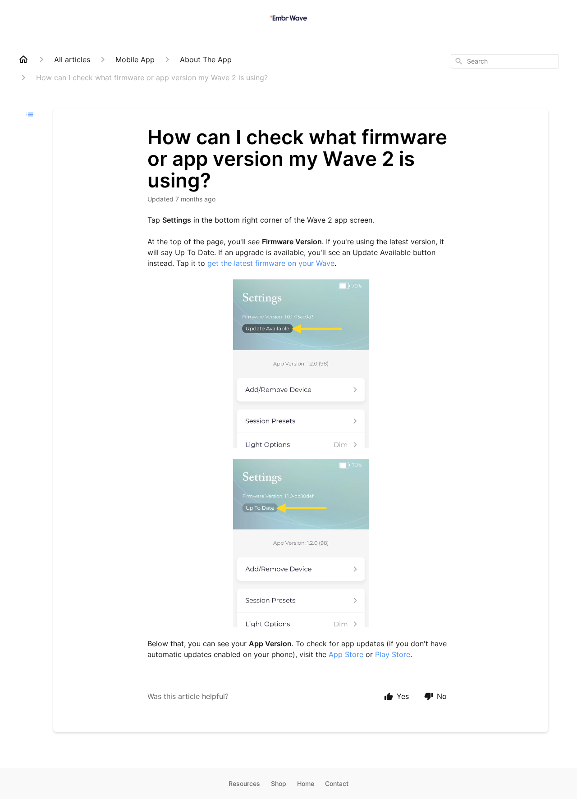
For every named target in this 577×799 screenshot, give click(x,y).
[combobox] (505, 61)
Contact (336, 783)
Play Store (392, 654)
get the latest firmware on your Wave (270, 263)
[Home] (23, 59)
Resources (244, 783)
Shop (278, 783)
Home (305, 783)
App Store (346, 654)
